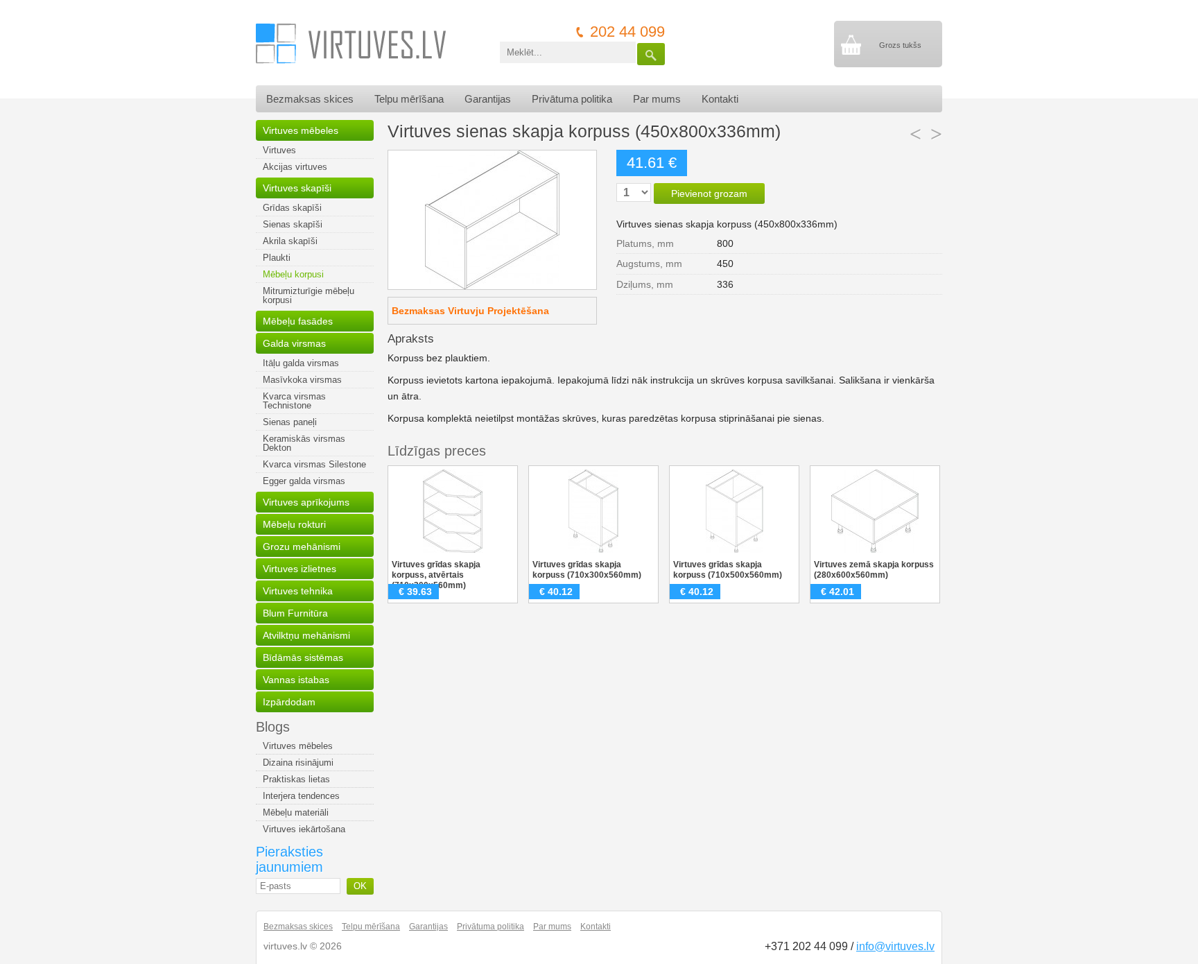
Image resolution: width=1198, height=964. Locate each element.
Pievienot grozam (709, 193)
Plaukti (276, 257)
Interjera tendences (301, 796)
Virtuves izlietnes (299, 568)
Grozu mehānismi (301, 546)
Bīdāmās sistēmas (303, 657)
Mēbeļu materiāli (296, 812)
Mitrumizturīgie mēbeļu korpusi (308, 295)
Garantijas (488, 99)
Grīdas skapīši (292, 208)
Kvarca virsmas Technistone (294, 401)
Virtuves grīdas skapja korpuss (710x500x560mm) (727, 570)
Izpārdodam (289, 701)
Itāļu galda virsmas (301, 363)
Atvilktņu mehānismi (306, 635)
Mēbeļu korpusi (293, 274)
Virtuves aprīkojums (306, 502)
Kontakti (720, 99)
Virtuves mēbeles (300, 130)
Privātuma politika (572, 99)
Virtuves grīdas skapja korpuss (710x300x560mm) (586, 570)
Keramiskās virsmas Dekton (304, 443)
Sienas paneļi (290, 422)
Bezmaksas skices (310, 99)
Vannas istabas (296, 679)
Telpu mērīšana (409, 99)
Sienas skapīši (292, 224)
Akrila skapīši (290, 241)
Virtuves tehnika (298, 590)
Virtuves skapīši (297, 187)
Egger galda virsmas (304, 481)
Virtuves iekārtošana (304, 829)
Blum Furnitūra (295, 613)
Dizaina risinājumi (298, 762)
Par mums (657, 99)
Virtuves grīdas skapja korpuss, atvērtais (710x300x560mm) (436, 575)
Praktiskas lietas (296, 779)
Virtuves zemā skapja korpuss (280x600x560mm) (874, 570)
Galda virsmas (294, 343)
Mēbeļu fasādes (298, 321)
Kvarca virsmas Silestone (314, 464)
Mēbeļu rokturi (294, 524)
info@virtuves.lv (895, 946)
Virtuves (279, 150)
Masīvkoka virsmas (302, 380)
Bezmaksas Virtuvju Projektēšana (470, 310)
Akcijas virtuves (295, 167)
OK (360, 886)
